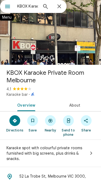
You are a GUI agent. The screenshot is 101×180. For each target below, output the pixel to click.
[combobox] (27, 6)
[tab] (25, 104)
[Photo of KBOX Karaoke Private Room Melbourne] (50, 32)
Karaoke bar (17, 94)
